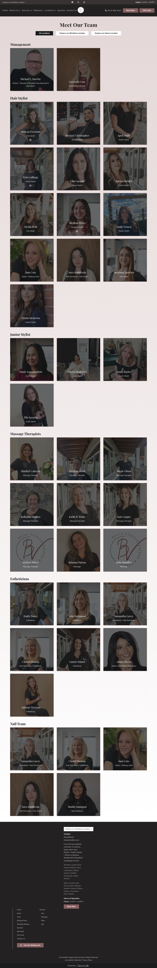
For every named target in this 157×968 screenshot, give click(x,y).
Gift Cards (147, 10)
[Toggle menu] (31, 10)
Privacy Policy (87, 960)
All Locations (44, 33)
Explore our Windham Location (72, 33)
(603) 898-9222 (114, 10)
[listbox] (14, 2)
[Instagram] (30, 140)
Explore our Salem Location (106, 33)
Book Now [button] (71, 907)
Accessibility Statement (73, 960)
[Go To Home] (80, 10)
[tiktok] (84, 2)
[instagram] (78, 2)
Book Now (130, 10)
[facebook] (73, 2)
